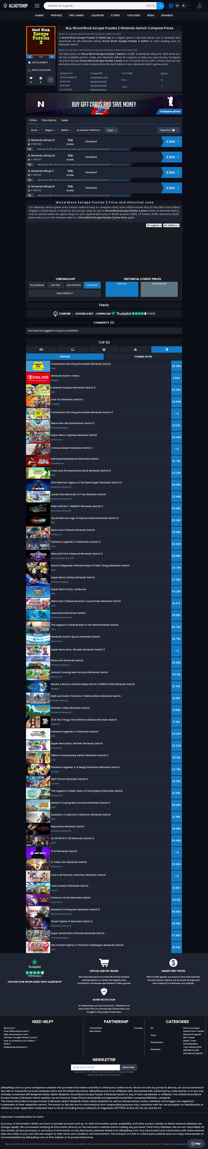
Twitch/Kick (95, 1028)
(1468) (150, 313)
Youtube (138, 1028)
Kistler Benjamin (99, 85)
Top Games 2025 (192, 1047)
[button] (199, 5)
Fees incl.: (165, 130)
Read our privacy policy (175, 1144)
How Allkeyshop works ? (16, 1031)
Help (198, 1143)
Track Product (64, 293)
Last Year (55, 285)
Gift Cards (189, 1037)
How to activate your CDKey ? (20, 1040)
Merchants (95, 1031)
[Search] (160, 5)
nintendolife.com (99, 77)
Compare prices (120, 149)
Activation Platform (88, 130)
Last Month (92, 285)
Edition (65, 130)
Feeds (64, 120)
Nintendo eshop (99, 89)
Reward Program (192, 1034)
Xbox (153, 1035)
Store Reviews (190, 1043)
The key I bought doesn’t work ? (21, 1037)
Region (49, 130)
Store (34, 130)
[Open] (37, 5)
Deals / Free (189, 1040)
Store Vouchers (191, 1028)
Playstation (157, 1042)
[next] (52, 56)
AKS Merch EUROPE (193, 1053)
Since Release (37, 285)
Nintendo (156, 1049)
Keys (110, 130)
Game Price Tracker (193, 1031)
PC (152, 1028)
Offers (33, 120)
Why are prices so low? (16, 1034)
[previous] (29, 56)
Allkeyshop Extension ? (16, 1047)
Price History (49, 120)
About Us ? (9, 1028)
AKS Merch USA (191, 1050)
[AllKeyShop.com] (16, 5)
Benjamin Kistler (99, 81)
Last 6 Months (74, 285)
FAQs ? (7, 1043)
